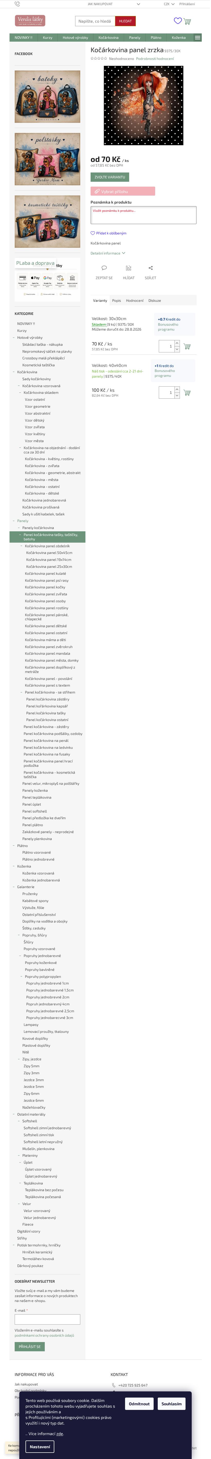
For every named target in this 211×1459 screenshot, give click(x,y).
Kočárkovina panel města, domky (51, 660)
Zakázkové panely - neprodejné (48, 831)
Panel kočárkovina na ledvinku (48, 747)
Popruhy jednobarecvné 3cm (49, 1017)
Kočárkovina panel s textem (47, 685)
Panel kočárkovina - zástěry (46, 726)
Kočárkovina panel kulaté (45, 573)
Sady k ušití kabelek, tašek (43, 514)
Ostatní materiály (31, 1114)
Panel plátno (32, 825)
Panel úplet (31, 804)
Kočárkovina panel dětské (46, 626)
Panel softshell (34, 811)
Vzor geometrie (37, 406)
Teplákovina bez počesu (44, 1190)
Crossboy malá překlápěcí (43, 358)
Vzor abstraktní (37, 413)
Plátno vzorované (36, 852)
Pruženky (30, 893)
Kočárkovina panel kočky (45, 587)
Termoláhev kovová (38, 1258)
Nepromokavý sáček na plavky (47, 351)
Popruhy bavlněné (40, 969)
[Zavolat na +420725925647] (22, 4)
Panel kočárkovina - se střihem (50, 692)
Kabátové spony (35, 900)
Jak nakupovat (100, 4)
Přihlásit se (30, 1346)
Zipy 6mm (31, 1093)
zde (59, 1433)
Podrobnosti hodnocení (155, 58)
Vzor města (34, 441)
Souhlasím (172, 1403)
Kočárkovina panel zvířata (46, 594)
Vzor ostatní (35, 399)
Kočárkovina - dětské (42, 493)
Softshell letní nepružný (43, 1141)
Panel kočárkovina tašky (46, 713)
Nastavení (40, 1446)
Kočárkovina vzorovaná (41, 386)
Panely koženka (35, 790)
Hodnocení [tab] (134, 300)
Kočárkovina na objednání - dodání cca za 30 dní (52, 449)
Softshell (29, 1121)
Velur (26, 1203)
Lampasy (31, 1024)
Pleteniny (30, 1155)
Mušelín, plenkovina (38, 1148)
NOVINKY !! (26, 323)
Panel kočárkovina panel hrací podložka (48, 763)
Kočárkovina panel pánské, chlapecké (46, 617)
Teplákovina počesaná (43, 1196)
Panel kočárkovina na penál (46, 740)
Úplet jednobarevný (41, 1176)
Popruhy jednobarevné (42, 955)
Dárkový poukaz (30, 1265)
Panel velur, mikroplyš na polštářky (50, 783)
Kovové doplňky (35, 1038)
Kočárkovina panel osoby (45, 601)
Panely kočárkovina (38, 527)
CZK (167, 4)
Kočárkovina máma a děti (45, 639)
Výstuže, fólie (33, 907)
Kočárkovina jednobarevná (44, 500)
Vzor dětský (34, 420)
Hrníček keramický (37, 1252)
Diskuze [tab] (154, 300)
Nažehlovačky (33, 1107)
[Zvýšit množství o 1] (177, 343)
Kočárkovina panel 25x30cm (49, 566)
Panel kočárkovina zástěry (47, 699)
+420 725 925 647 (132, 1385)
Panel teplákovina (36, 797)
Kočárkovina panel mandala (47, 653)
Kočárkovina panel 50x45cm (49, 552)
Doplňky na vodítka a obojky (44, 921)
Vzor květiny (35, 434)
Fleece (27, 1224)
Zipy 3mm (31, 1073)
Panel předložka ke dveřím (44, 818)
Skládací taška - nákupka (42, 344)
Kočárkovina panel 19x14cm (48, 559)
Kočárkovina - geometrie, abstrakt (53, 472)
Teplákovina (33, 1183)
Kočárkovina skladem (41, 392)
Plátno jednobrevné (38, 859)
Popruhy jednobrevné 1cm (47, 983)
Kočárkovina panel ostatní (46, 633)
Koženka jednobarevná (41, 880)
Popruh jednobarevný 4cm (47, 1004)
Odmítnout (139, 1403)
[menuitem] (24, 37)
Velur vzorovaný (37, 1210)
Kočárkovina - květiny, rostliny (49, 459)
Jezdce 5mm (34, 1086)
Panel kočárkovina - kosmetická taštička (49, 774)
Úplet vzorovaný (38, 1169)
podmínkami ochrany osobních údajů (44, 1335)
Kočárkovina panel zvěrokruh (49, 646)
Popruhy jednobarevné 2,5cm (50, 1011)
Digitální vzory (28, 1231)
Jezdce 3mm (34, 1080)
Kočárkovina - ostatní (42, 486)
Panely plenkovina (37, 838)
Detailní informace (105, 253)
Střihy (22, 1238)
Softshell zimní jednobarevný (47, 1128)
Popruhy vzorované (39, 948)
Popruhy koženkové (41, 962)
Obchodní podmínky (30, 1390)
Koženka (24, 866)
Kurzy (22, 330)
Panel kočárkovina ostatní (47, 719)
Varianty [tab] (100, 300)
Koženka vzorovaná (38, 873)
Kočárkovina (27, 372)
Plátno (22, 845)
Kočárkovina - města (41, 479)
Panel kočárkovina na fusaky (47, 754)
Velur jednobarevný (40, 1217)
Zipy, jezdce (31, 1059)
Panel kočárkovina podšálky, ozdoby (53, 733)
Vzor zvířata (35, 427)
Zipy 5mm (31, 1066)
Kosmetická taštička (38, 365)
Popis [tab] (116, 300)
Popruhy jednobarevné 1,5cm (50, 990)
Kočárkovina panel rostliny (46, 608)
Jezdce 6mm (34, 1100)
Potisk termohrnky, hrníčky (38, 1245)
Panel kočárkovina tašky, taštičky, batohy (51, 536)
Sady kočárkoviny (36, 379)
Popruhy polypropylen (43, 976)
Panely (22, 520)
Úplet (28, 1162)
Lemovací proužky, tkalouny (46, 1031)
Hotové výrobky (29, 337)
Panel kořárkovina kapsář (47, 706)
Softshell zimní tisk (39, 1135)
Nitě (25, 1052)
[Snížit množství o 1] (177, 349)
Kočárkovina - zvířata (42, 465)
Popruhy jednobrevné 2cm (47, 997)
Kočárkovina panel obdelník (47, 546)
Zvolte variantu (110, 177)
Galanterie (25, 886)
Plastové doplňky (36, 1045)
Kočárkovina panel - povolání (48, 678)
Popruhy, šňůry (34, 935)
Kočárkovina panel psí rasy (46, 580)
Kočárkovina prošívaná (40, 507)
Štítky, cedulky (34, 928)
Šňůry (28, 942)
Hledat (125, 21)
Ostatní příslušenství (39, 914)
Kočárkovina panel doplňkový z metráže (50, 669)
